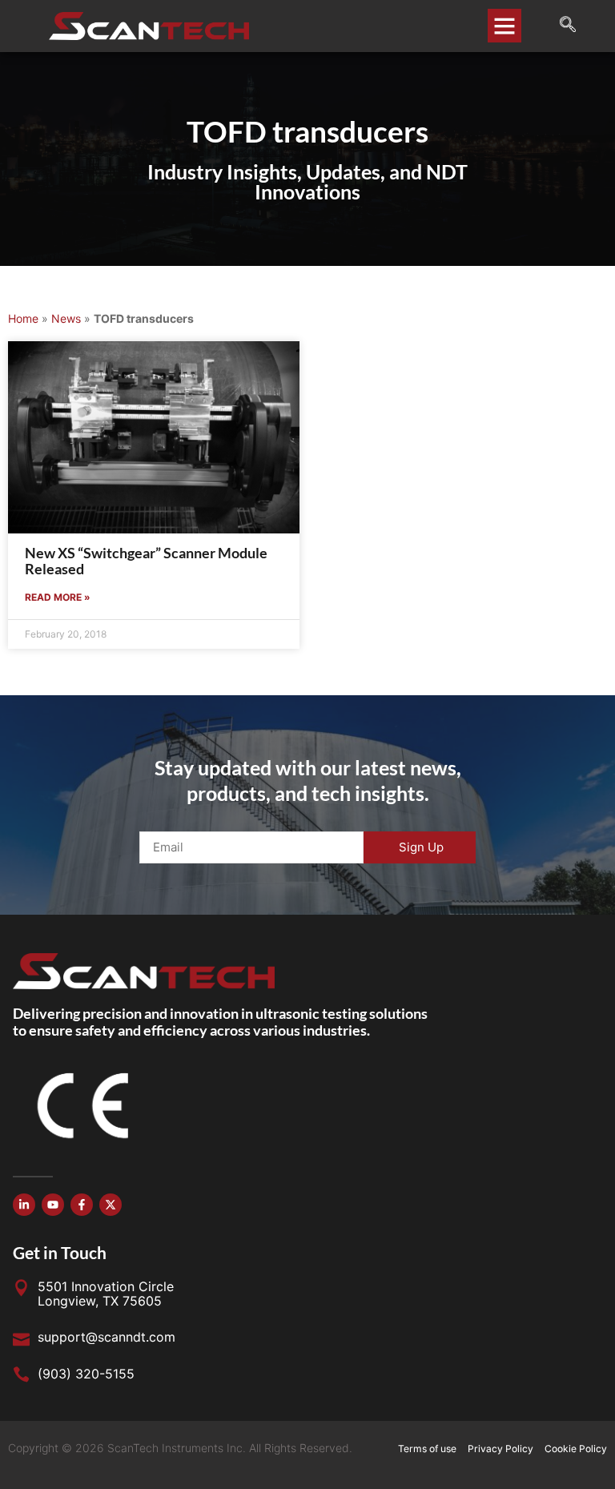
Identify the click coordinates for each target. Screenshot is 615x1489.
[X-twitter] (110, 1204)
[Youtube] (53, 1204)
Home (23, 318)
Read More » (57, 597)
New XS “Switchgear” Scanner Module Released (146, 561)
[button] (504, 25)
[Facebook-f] (81, 1204)
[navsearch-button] (560, 26)
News (66, 318)
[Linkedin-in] (24, 1204)
